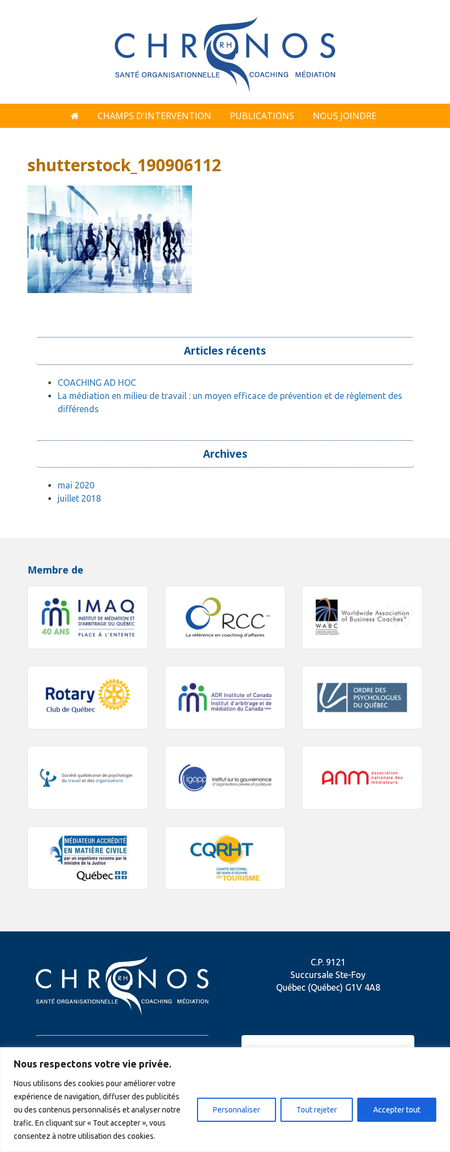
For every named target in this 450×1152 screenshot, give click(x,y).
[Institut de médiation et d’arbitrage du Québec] (87, 617)
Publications (262, 116)
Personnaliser (236, 1109)
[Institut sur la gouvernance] (225, 778)
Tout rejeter (316, 1109)
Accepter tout (396, 1109)
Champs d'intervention (154, 116)
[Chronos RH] (225, 50)
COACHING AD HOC (97, 382)
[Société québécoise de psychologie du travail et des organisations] (87, 778)
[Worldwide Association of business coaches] (362, 617)
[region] (225, 1099)
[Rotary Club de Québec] (87, 697)
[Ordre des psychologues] (362, 697)
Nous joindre (344, 116)
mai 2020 (76, 485)
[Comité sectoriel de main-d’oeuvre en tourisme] (225, 858)
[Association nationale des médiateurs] (362, 778)
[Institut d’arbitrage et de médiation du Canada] (225, 697)
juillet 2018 (79, 498)
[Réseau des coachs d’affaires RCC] (225, 617)
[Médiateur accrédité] (87, 858)
